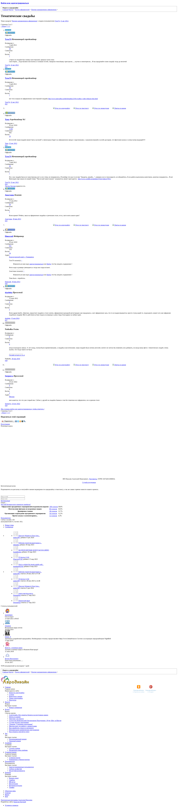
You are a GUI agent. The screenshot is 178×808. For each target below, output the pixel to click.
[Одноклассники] (20, 421)
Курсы (7, 709)
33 (10, 136)
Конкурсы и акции (15, 696)
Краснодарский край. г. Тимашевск (21, 257)
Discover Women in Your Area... (29, 536)
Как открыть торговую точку (19, 732)
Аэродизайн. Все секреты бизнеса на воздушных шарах (28, 715)
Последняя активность (17, 771)
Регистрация (5, 424)
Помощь (8, 772)
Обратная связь (10, 791)
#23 (6, 145)
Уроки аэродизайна (16, 698)
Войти (49, 264)
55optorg (8, 626)
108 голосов (53, 507)
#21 (6, 67)
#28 (6, 360)
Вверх (7, 795)
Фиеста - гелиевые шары (13, 648)
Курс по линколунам (101, 108)
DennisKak (17, 595)
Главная (8, 687)
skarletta (8, 292)
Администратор (14, 758)
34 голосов (53, 513)
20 (10, 204)
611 (10, 246)
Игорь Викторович (11, 659)
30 (10, 49)
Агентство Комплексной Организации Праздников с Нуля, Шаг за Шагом (35, 720)
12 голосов (53, 516)
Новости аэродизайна (16, 693)
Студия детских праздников (19, 722)
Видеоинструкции (15, 785)
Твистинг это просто (16, 719)
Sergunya (9, 376)
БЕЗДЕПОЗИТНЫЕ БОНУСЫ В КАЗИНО (34, 550)
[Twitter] (18, 421)
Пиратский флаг (24, 601)
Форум (7, 702)
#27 (6, 320)
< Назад (3, 26)
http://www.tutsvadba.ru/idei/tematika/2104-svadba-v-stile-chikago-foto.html (73, 99)
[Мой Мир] (22, 421)
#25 (6, 221)
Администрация (10, 752)
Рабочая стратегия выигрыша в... (30, 543)
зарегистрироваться (36, 264)
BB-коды (12, 782)
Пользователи (6, 518)
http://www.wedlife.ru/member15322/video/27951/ (94, 179)
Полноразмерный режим (17, 739)
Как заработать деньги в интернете (21, 728)
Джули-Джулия (10, 186)
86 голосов (53, 509)
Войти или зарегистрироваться (15, 3)
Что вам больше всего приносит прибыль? (16, 504)
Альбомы (8, 743)
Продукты (12, 700)
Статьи (11, 694)
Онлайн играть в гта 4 (17, 355)
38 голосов (53, 511)
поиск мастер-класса (26, 593)
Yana (6, 143)
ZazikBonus (17, 552)
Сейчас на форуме (15, 769)
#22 (6, 104)
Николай (8, 282)
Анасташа (8, 219)
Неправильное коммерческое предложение (24, 730)
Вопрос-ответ (14, 778)
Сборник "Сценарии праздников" (21, 724)
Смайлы (12, 780)
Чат (6, 733)
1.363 (11, 129)
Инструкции (13, 784)
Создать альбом (14, 748)
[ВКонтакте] (16, 421)
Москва (11, 397)
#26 (6, 283)
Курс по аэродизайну (62, 108)
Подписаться (5, 501)
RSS (6, 796)
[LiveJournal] (25, 421)
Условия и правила (11, 805)
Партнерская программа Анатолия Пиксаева (16, 800)
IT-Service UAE (24, 557)
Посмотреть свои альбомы (18, 750)
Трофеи (11, 787)
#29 (6, 405)
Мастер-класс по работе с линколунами (23, 726)
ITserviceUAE (18, 559)
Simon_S (8, 637)
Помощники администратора (19, 759)
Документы (93, 479)
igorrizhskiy (9, 615)
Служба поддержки (89, 482)
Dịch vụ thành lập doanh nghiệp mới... (31, 564)
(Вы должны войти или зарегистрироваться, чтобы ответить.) (22, 409)
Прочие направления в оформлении (24, 21)
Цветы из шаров (120, 108)
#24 (6, 184)
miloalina (16, 545)
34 (10, 253)
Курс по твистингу (82, 108)
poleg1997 (16, 537)
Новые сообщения (15, 707)
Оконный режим (15, 741)
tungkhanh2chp (18, 566)
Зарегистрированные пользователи (21, 767)
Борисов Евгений (20, 802)
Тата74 (57, 21)
